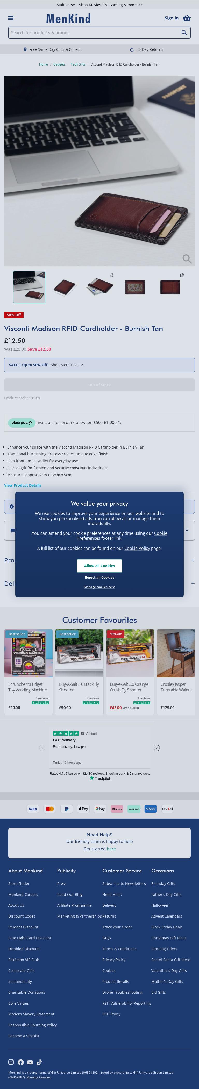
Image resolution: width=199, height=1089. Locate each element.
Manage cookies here (99, 587)
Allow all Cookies (99, 565)
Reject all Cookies (99, 577)
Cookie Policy (137, 548)
